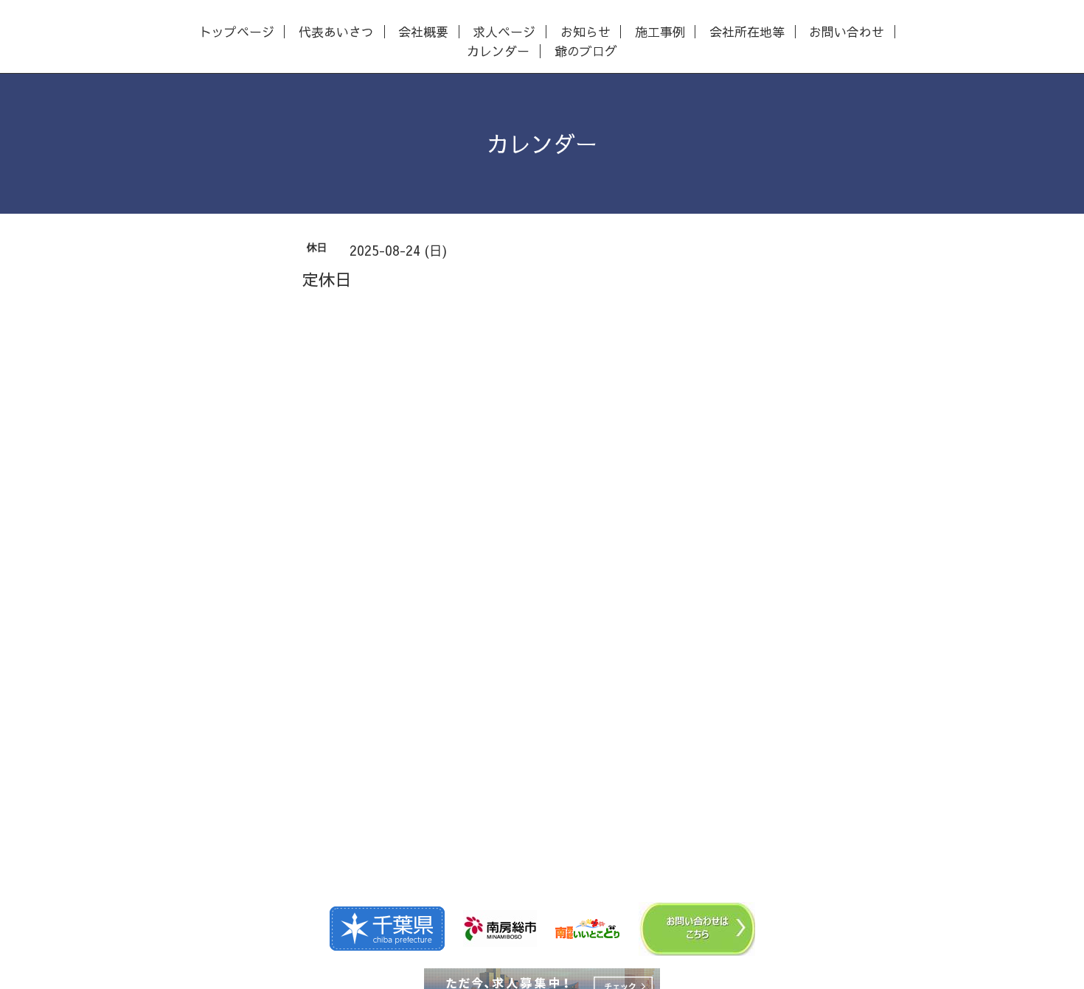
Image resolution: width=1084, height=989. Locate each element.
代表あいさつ (336, 32)
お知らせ (585, 32)
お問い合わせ (846, 32)
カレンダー (498, 51)
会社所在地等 (747, 32)
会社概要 (423, 32)
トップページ (236, 32)
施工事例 (660, 32)
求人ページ (504, 32)
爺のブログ (586, 51)
